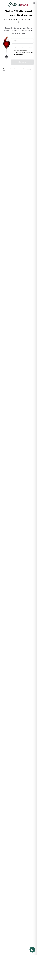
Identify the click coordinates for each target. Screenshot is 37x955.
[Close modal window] (34, 3)
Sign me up (22, 62)
